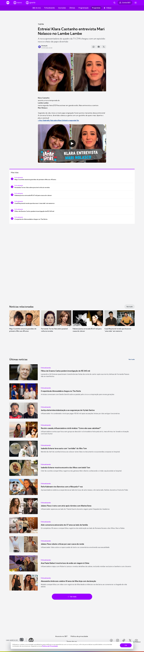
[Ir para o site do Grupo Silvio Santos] (16, 640)
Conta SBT (126, 3)
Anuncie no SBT (61, 636)
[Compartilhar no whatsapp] (93, 46)
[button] (24, 324)
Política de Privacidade (50, 646)
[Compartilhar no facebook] (98, 46)
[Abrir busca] (114, 3)
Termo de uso (72, 641)
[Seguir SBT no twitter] (130, 640)
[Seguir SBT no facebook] (111, 640)
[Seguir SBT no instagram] (117, 640)
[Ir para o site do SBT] (31, 640)
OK (126, 645)
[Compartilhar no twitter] (103, 46)
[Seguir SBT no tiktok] (123, 640)
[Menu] (135, 2)
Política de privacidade (79, 636)
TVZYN (41, 24)
